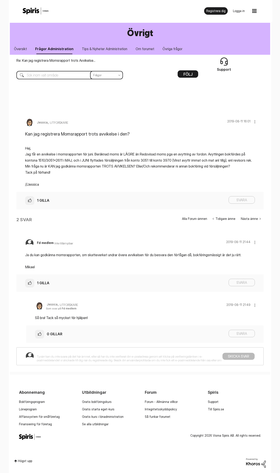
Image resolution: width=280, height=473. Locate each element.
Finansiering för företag (35, 424)
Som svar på (61, 308)
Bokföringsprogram (32, 402)
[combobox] (66, 75)
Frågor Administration (54, 49)
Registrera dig (216, 11)
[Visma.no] (36, 11)
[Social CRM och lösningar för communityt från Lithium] (256, 462)
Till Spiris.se (216, 409)
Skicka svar (238, 356)
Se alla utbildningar (95, 424)
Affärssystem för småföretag (39, 416)
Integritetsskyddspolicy (161, 409)
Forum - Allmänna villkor (161, 402)
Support (213, 402)
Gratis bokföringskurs (97, 402)
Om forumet (145, 49)
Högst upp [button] (25, 461)
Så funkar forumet (157, 416)
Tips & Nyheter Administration (104, 49)
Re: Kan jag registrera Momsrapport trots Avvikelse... (55, 60)
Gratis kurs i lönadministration (103, 416)
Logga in (239, 11)
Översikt (20, 49)
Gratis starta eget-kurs (98, 409)
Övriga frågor (172, 49)
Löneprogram (28, 409)
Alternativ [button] (188, 75)
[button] (254, 121)
